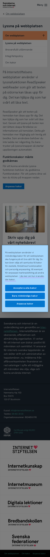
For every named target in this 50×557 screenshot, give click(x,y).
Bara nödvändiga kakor (25, 295)
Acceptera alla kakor (25, 287)
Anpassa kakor (25, 303)
